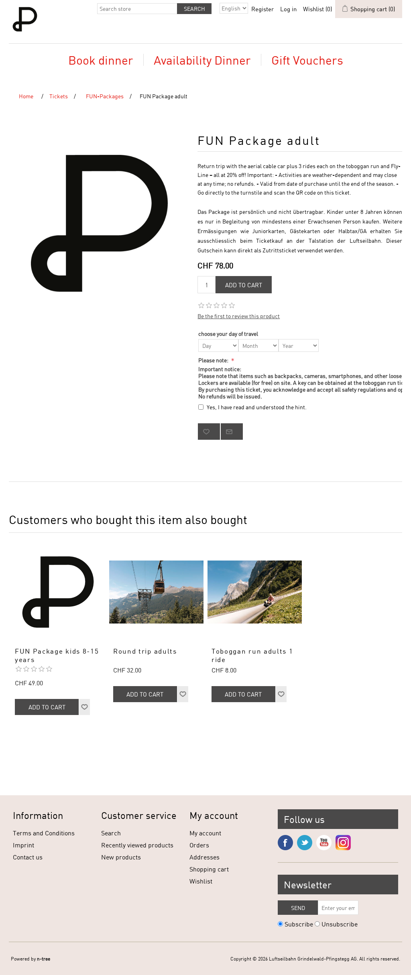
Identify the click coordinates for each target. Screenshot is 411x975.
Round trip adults (145, 651)
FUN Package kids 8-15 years (57, 655)
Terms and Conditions (44, 833)
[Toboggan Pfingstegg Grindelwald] (255, 592)
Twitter (304, 842)
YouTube (324, 842)
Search (111, 833)
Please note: (214, 360)
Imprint (23, 845)
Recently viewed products (137, 845)
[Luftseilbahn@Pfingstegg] (156, 592)
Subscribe (299, 924)
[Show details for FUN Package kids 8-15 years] (58, 592)
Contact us (28, 857)
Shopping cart (209, 869)
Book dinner (100, 60)
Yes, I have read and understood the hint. (257, 407)
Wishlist (200, 881)
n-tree (43, 958)
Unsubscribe (339, 924)
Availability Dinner (202, 60)
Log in (288, 8)
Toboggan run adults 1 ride (252, 655)
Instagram (343, 842)
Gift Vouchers (307, 60)
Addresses (204, 857)
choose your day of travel (228, 333)
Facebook (285, 842)
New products (121, 857)
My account (205, 833)
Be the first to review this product (238, 316)
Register (262, 8)
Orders (199, 845)
